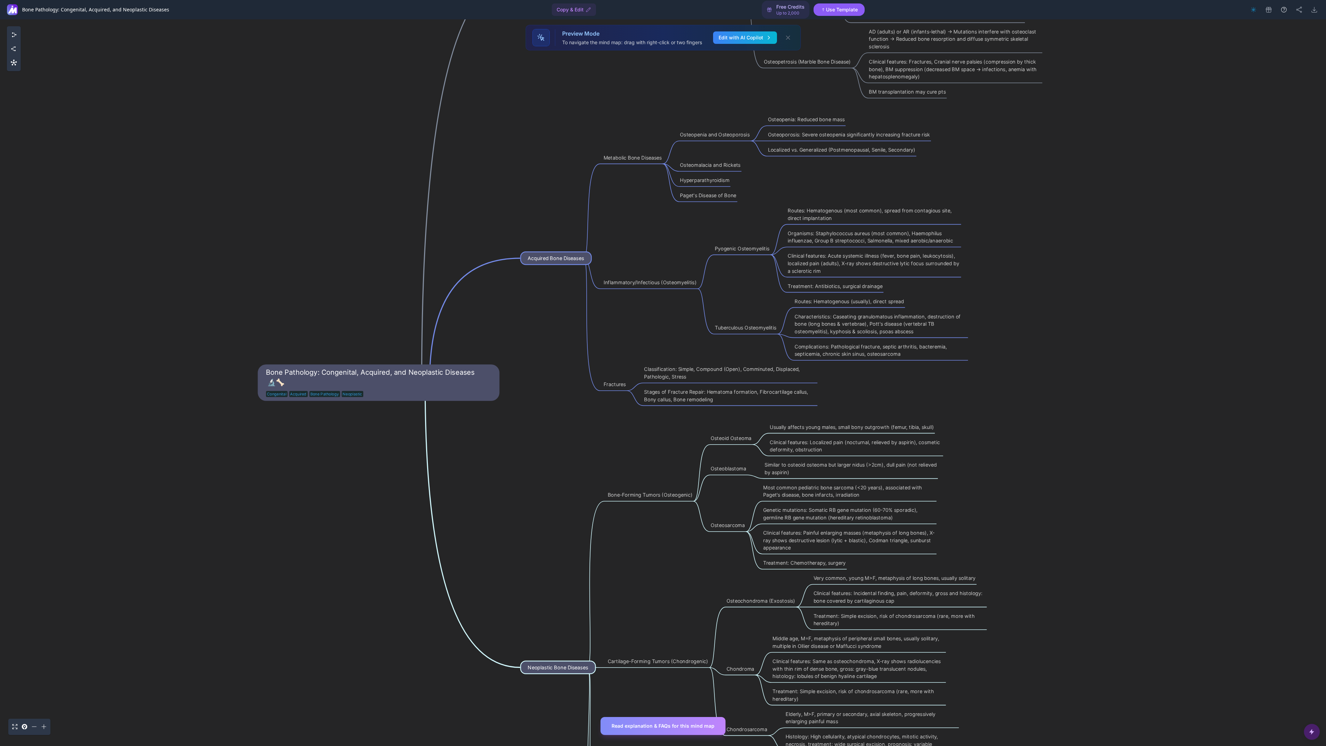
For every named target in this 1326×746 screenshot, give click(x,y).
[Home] (12, 10)
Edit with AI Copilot (741, 37)
